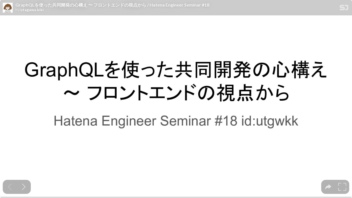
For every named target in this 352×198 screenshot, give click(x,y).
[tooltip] (328, 187)
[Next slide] (24, 187)
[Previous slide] (10, 187)
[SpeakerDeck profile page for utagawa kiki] (8, 8)
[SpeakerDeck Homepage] (344, 8)
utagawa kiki (32, 10)
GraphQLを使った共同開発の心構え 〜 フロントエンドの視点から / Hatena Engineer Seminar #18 (112, 5)
